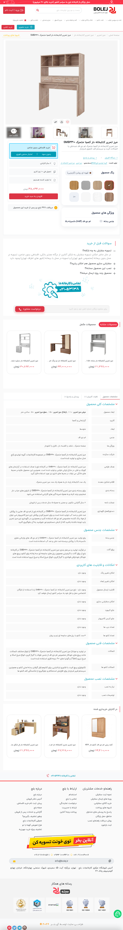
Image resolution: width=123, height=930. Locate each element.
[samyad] (21, 905)
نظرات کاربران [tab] (91, 396)
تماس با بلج (71, 799)
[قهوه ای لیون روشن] (74, 185)
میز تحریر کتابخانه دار (84, 35)
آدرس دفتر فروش (34, 799)
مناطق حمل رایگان (104, 816)
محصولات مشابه (108, 324)
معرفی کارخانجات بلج (32, 820)
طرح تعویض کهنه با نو (32, 825)
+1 (74, 197)
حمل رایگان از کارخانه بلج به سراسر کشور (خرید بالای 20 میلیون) (61, 2)
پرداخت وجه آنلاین (68, 812)
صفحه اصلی (114, 35)
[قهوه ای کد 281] (97, 185)
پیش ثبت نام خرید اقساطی (29, 803)
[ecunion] (37, 905)
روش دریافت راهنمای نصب (100, 820)
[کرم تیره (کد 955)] (109, 197)
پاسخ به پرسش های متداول (99, 812)
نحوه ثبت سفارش (104, 794)
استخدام (73, 794)
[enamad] (53, 905)
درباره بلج (37, 794)
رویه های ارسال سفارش (101, 799)
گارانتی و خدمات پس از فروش (28, 812)
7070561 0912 (42, 855)
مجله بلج (38, 807)
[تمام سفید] (86, 197)
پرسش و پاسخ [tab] (71, 396)
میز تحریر (101, 35)
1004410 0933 (61, 855)
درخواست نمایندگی (68, 803)
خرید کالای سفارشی (103, 803)
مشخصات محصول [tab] (110, 396)
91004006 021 (81, 855)
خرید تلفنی (7, 27)
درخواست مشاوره (31, 309)
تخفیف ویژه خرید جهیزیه (30, 829)
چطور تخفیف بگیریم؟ (32, 816)
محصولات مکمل (88, 324)
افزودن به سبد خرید (33, 196)
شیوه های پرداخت (11, 35)
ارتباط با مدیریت (69, 807)
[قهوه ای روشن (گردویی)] (109, 185)
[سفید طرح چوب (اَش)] (97, 197)
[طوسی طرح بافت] (86, 185)
